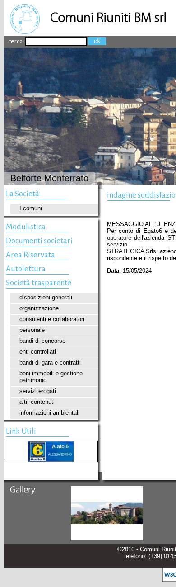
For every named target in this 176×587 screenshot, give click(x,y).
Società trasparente (38, 283)
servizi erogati (37, 391)
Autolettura (26, 269)
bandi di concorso (42, 340)
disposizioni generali (45, 297)
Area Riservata (30, 255)
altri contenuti (37, 401)
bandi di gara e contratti (50, 362)
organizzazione (39, 308)
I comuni (30, 208)
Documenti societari (39, 241)
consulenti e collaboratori (51, 319)
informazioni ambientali (49, 412)
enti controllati (37, 351)
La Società (22, 193)
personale (32, 330)
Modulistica (26, 226)
